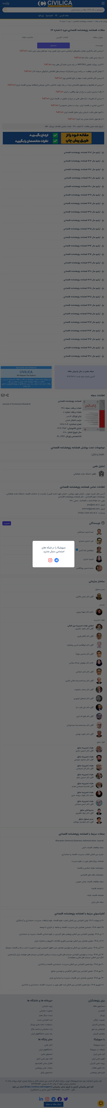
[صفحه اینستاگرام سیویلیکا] (50, 560)
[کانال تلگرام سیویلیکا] (56, 560)
